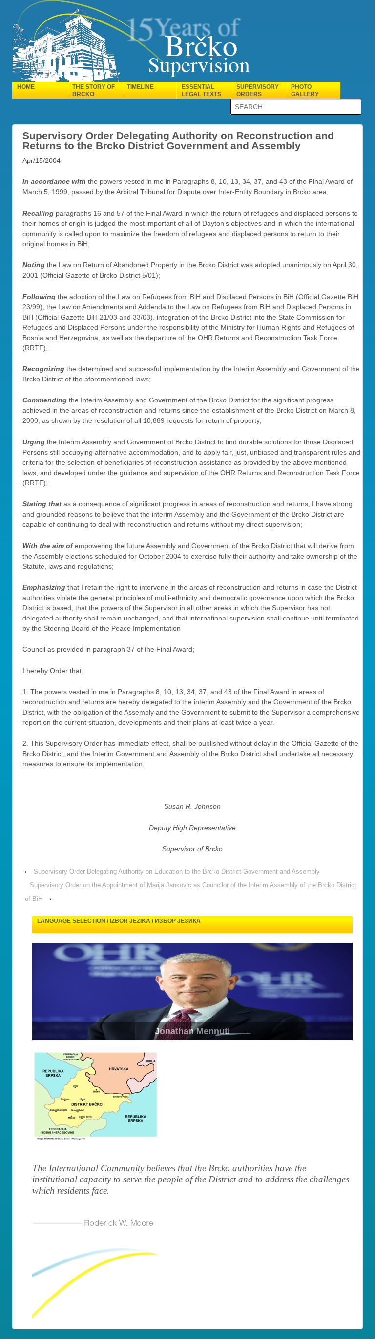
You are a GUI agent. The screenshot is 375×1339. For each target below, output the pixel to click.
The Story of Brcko (93, 90)
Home (26, 86)
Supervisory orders (257, 90)
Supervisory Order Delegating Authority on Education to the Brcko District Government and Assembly (177, 871)
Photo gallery (305, 90)
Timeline (140, 86)
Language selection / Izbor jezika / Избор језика (119, 921)
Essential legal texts (201, 90)
